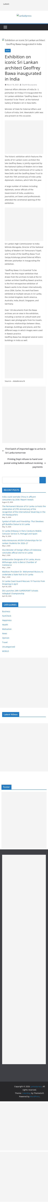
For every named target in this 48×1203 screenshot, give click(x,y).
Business (6, 611)
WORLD (5, 651)
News (8, 50)
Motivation (7, 629)
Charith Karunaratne (29, 85)
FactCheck (6, 616)
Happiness (7, 620)
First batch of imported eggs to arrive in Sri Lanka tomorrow (25, 450)
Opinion (5, 638)
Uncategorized (8, 646)
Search (42, 480)
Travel (5, 642)
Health (5, 624)
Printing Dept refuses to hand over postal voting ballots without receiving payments (23, 463)
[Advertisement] (24, 137)
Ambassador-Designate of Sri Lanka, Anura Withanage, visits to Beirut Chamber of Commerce (21, 562)
